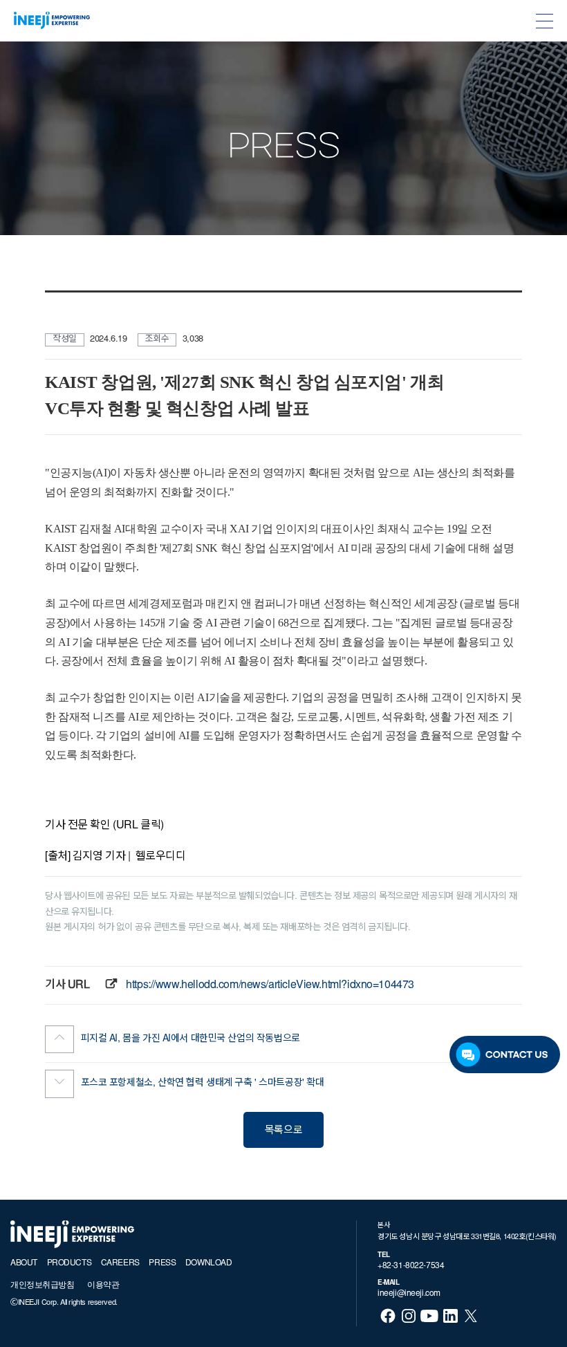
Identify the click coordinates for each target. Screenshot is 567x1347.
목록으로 (283, 1131)
